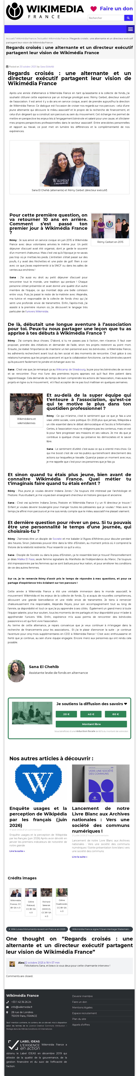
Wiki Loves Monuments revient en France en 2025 (38, 929)
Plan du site (79, 1019)
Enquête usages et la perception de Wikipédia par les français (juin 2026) (38, 817)
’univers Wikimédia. (37, 311)
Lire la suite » (17, 851)
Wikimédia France (26, 38)
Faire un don (79, 1001)
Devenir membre (82, 996)
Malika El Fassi (25, 559)
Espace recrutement (84, 1013)
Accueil (10, 38)
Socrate (57, 538)
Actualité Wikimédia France (53, 38)
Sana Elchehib (47, 67)
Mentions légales (82, 1007)
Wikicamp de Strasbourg (70, 369)
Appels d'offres (81, 1024)
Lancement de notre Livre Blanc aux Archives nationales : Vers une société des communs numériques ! (101, 820)
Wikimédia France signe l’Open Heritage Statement (101, 929)
